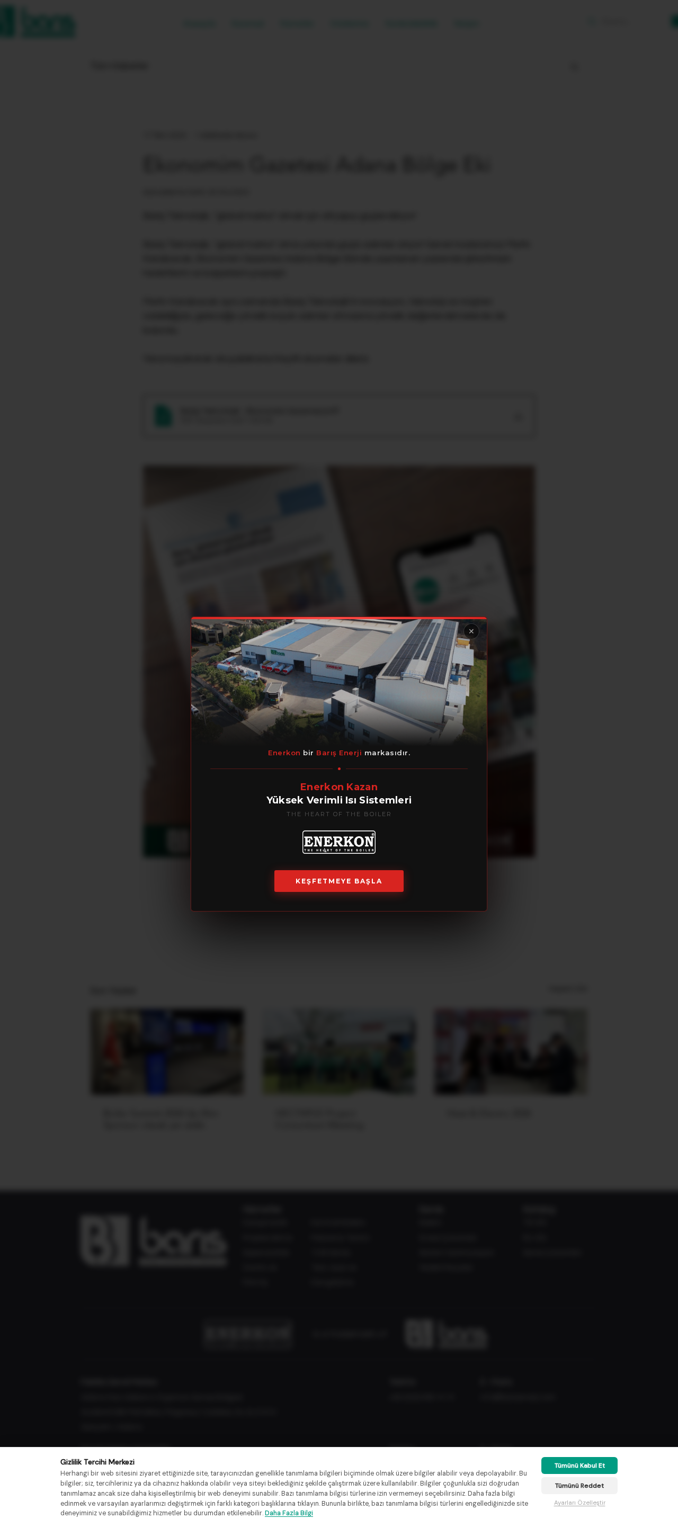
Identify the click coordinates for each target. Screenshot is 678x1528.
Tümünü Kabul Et (580, 1465)
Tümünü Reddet (579, 1485)
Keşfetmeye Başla (339, 881)
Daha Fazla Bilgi (289, 1513)
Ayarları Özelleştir (579, 1503)
